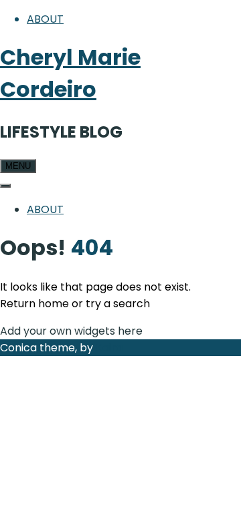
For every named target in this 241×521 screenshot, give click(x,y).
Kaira (109, 347)
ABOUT (45, 19)
